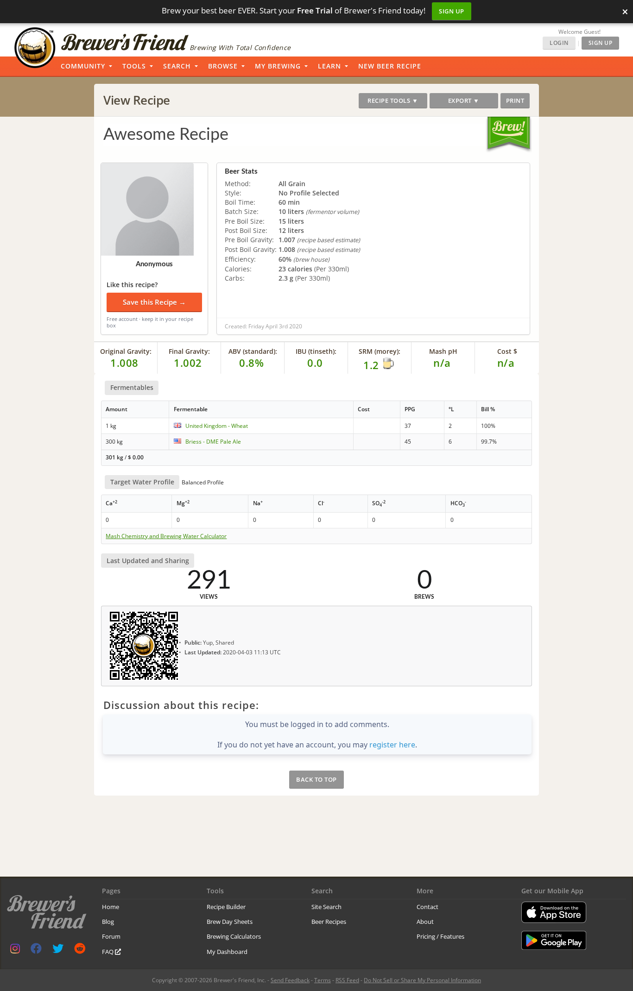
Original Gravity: (126, 351)
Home (110, 907)
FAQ (108, 951)
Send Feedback (290, 980)
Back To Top (316, 779)
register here (392, 745)
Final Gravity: (189, 351)
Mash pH (443, 351)
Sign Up (451, 11)
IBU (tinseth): (316, 351)
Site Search (326, 907)
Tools (134, 66)
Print (515, 100)
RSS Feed (347, 980)
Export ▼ (464, 100)
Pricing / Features (440, 936)
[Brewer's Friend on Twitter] (57, 950)
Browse (223, 66)
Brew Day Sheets (230, 921)
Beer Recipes (328, 921)
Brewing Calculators (234, 936)
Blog (108, 921)
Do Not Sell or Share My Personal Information (422, 980)
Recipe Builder (226, 907)
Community (83, 66)
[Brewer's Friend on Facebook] (36, 950)
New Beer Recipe (389, 66)
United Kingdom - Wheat (216, 426)
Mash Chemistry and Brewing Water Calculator (166, 536)
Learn (329, 66)
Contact (427, 907)
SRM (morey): (379, 351)
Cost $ (507, 351)
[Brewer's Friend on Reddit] (79, 950)
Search (177, 66)
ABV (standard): (252, 351)
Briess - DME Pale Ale (213, 441)
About (425, 921)
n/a (506, 363)
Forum (111, 936)
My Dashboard (227, 951)
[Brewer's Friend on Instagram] (15, 950)
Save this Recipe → (154, 302)
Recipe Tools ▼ (392, 100)
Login (559, 43)
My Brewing (278, 66)
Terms (322, 980)
